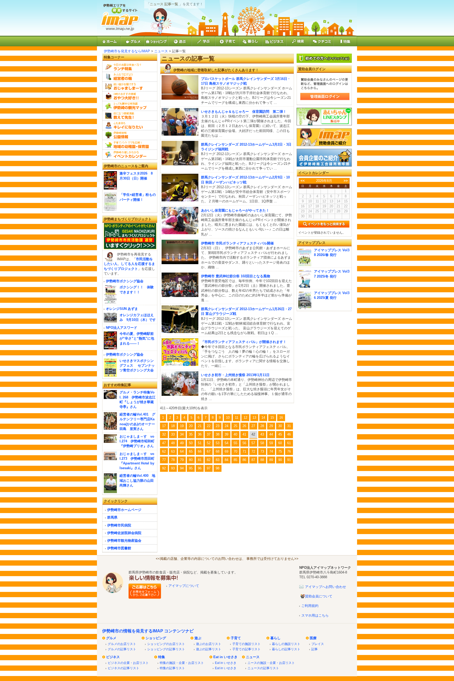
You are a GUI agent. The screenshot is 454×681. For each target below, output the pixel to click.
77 (164, 460)
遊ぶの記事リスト (208, 649)
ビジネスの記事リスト (123, 668)
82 (208, 460)
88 (262, 460)
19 (182, 426)
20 (191, 426)
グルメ (111, 638)
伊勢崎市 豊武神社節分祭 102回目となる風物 (235, 276)
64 (182, 451)
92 (164, 468)
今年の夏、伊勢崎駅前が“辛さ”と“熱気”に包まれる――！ (137, 338)
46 (289, 434)
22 (208, 426)
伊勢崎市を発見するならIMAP (127, 51)
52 (208, 443)
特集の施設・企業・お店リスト (182, 662)
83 (217, 460)
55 (235, 443)
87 (253, 460)
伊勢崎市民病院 (119, 525)
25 (235, 426)
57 (253, 443)
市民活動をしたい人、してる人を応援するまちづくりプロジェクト (129, 263)
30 (280, 426)
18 (173, 426)
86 (244, 460)
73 (262, 451)
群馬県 (112, 517)
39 (226, 434)
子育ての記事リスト (246, 649)
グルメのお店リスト (122, 644)
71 (244, 451)
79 (182, 460)
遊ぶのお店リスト (208, 644)
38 (217, 434)
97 (208, 468)
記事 (314, 649)
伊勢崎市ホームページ (124, 510)
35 (191, 434)
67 (208, 451)
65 (191, 451)
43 (262, 434)
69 (226, 451)
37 (208, 434)
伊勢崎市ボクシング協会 (124, 281)
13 (254, 417)
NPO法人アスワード (121, 328)
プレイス (317, 644)
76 (289, 451)
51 (200, 443)
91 (289, 460)
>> (346, 181)
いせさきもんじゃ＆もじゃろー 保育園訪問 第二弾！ (243, 112)
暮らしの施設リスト (286, 644)
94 (182, 468)
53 (217, 443)
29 (271, 426)
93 (173, 468)
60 (280, 443)
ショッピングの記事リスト (166, 649)
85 (235, 460)
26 (244, 426)
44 (271, 434)
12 (245, 417)
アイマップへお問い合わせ (325, 587)
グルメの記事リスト (122, 649)
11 (236, 417)
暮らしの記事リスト (286, 649)
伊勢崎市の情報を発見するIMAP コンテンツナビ (148, 631)
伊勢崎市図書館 (119, 548)
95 (191, 468)
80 (191, 460)
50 (191, 443)
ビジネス (113, 657)
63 (173, 451)
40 (235, 434)
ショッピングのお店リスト (166, 644)
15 (272, 417)
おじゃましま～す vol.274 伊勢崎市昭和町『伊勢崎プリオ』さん (137, 441)
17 (164, 426)
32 (164, 434)
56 (244, 443)
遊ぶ (197, 638)
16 (281, 417)
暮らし (275, 638)
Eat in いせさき (225, 657)
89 (271, 460)
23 (217, 426)
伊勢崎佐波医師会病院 (124, 533)
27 (253, 426)
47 (164, 443)
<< (303, 181)
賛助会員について (318, 596)
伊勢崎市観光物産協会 (124, 540)
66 (200, 451)
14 (263, 417)
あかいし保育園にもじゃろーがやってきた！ (235, 210)
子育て (236, 638)
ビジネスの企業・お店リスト (128, 662)
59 (271, 443)
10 (228, 417)
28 (262, 426)
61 (289, 443)
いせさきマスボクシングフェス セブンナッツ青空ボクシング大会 (137, 365)
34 (182, 434)
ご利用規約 (309, 606)
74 (271, 451)
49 (182, 443)
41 (244, 434)
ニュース (161, 51)
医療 (313, 638)
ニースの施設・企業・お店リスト (271, 662)
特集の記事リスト (172, 668)
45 (280, 434)
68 (217, 451)
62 (164, 451)
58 (262, 443)
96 (200, 468)
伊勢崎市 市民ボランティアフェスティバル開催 (237, 243)
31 (289, 426)
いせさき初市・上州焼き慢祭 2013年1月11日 (235, 375)
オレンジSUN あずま (122, 309)
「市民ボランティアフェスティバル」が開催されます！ (243, 342)
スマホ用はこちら (315, 615)
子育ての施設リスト (246, 644)
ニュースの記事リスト (263, 668)
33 (173, 434)
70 (235, 451)
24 (226, 426)
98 (217, 468)
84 (226, 460)
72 (253, 451)
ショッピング (156, 638)
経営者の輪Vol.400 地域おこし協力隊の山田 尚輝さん (137, 480)
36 (200, 434)
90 (280, 460)
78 (173, 460)
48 (173, 443)
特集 (161, 657)
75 (280, 451)
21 (200, 426)
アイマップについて (183, 586)
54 (226, 443)
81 (200, 460)
